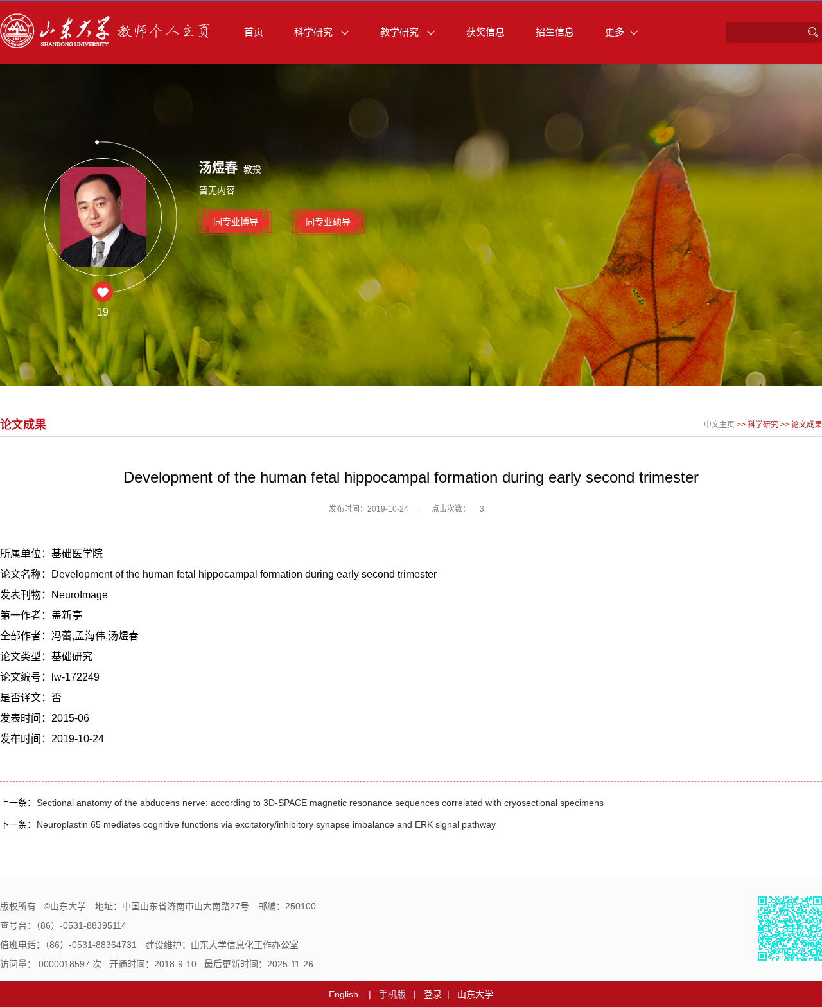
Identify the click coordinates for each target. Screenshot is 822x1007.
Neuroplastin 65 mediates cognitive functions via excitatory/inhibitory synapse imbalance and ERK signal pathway (266, 824)
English (343, 994)
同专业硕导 (328, 222)
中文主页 (719, 424)
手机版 (392, 994)
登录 (433, 994)
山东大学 (475, 994)
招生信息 (555, 31)
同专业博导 (235, 222)
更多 (614, 31)
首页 (253, 31)
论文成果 (806, 424)
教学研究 (400, 31)
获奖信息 (485, 31)
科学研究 (314, 31)
